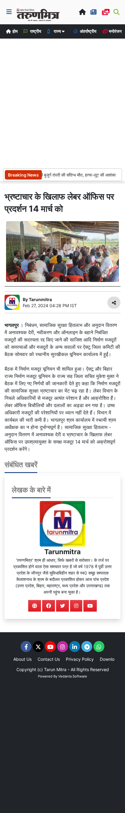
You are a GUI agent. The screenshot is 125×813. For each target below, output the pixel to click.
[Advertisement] (62, 102)
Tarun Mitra (55, 669)
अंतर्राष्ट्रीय (87, 31)
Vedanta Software (72, 676)
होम (15, 31)
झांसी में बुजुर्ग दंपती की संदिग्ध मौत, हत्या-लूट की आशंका (71, 174)
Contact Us (49, 659)
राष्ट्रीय (35, 31)
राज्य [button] (57, 31)
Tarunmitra (62, 551)
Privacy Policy (80, 659)
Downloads (111, 659)
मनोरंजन (115, 31)
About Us (22, 659)
